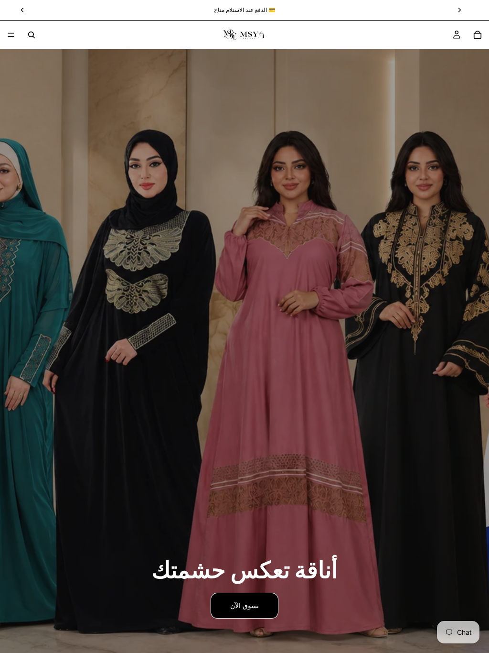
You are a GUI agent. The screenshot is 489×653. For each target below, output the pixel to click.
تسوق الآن (244, 605)
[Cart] (477, 34)
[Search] (31, 34)
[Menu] (11, 35)
